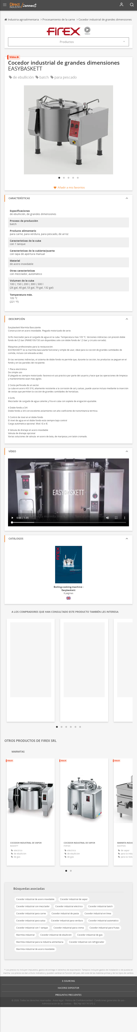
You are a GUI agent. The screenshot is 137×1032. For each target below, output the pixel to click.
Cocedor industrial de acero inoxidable (35, 899)
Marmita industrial (25, 934)
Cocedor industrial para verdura (67, 920)
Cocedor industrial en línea (98, 913)
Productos (67, 42)
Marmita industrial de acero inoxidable (35, 949)
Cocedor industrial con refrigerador (86, 941)
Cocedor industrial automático (103, 920)
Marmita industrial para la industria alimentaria (39, 941)
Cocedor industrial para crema (69, 927)
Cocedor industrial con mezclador (33, 906)
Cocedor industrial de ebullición (56, 934)
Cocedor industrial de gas (90, 934)
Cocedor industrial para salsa (30, 920)
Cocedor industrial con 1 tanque (32, 927)
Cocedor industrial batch (100, 906)
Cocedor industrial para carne (31, 913)
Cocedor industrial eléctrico (69, 906)
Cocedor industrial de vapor (74, 899)
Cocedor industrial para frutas (104, 927)
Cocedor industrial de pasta (65, 913)
